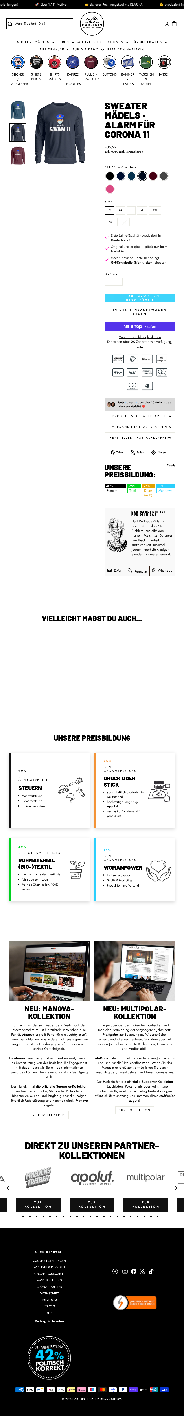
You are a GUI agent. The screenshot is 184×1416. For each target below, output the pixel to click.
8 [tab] (70, 1216)
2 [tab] (30, 1216)
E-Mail (117, 570)
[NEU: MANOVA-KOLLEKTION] (49, 971)
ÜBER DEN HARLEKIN (125, 49)
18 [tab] (137, 1216)
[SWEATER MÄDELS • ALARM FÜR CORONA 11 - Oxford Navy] (31, 702)
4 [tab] (43, 1216)
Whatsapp (164, 570)
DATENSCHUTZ (49, 1293)
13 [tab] (104, 1216)
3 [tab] (36, 1216)
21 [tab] (157, 1216)
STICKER (24, 42)
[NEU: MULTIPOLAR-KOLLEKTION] (134, 971)
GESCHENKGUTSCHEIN (49, 1274)
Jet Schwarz (109, 176)
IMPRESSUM (49, 1300)
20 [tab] (151, 1216)
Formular (140, 571)
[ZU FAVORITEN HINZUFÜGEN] (14, 638)
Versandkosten (134, 152)
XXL (155, 210)
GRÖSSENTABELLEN (49, 1287)
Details (171, 465)
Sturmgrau (163, 176)
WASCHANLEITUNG (49, 1280)
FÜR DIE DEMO (87, 49)
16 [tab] (124, 1216)
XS (124, 222)
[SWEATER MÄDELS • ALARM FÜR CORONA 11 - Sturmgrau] (43, 702)
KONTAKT (49, 1306)
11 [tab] (90, 1216)
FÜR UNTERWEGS (147, 42)
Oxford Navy (142, 176)
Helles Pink (109, 189)
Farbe (120, 167)
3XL (111, 222)
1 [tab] (23, 1216)
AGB (49, 1313)
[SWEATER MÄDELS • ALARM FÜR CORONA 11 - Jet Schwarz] (13, 702)
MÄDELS (43, 42)
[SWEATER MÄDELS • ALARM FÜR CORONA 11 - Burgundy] (37, 702)
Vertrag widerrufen (49, 1321)
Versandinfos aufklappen (140, 427)
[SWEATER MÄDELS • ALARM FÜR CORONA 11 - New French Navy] (19, 702)
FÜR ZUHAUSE (53, 49)
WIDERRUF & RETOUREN (49, 1267)
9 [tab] (77, 1216)
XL (142, 210)
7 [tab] (63, 1216)
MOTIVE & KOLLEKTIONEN (101, 42)
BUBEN (64, 42)
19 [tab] (144, 1216)
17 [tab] (130, 1216)
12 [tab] (97, 1216)
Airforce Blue (131, 176)
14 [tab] (110, 1216)
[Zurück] (8, 1188)
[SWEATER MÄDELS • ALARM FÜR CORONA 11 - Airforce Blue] (25, 702)
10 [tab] (83, 1216)
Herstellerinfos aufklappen (140, 438)
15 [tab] (117, 1216)
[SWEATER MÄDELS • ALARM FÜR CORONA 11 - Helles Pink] (28, 707)
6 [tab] (56, 1216)
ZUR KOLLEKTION (49, 1115)
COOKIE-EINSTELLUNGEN (49, 1261)
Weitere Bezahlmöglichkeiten (140, 337)
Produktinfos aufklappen (139, 416)
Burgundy (153, 176)
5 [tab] (50, 1216)
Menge (111, 274)
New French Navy (120, 176)
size (109, 202)
